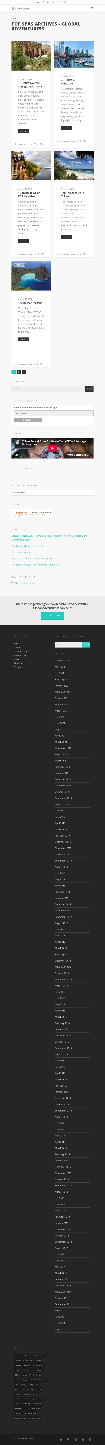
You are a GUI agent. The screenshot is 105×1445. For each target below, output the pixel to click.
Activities (20, 45)
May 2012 (60, 1266)
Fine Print (18, 663)
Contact (17, 647)
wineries (32, 1418)
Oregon (35, 1394)
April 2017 (60, 941)
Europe (32, 1370)
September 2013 (63, 1185)
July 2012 (59, 1254)
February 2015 (62, 1085)
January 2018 (61, 898)
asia (37, 1356)
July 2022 (59, 673)
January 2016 (61, 1029)
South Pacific (19, 1408)
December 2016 (63, 960)
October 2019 (62, 791)
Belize (43, 1356)
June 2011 (60, 1323)
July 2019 (59, 810)
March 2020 (61, 760)
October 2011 (62, 1298)
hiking (24, 1380)
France (24, 1375)
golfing (16, 1380)
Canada (62, 45)
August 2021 (61, 710)
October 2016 (62, 973)
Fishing (16, 1375)
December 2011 (63, 1285)
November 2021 (63, 691)
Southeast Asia (37, 1404)
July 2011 (59, 1316)
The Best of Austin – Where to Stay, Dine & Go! (35, 564)
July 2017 (59, 929)
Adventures (18, 1356)
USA (24, 1413)
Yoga (38, 1418)
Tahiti (28, 1408)
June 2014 (60, 1129)
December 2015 (63, 1035)
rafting (31, 1399)
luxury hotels (19, 1389)
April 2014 (60, 1141)
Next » (24, 372)
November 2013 (63, 1173)
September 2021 (63, 704)
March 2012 (61, 1273)
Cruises (26, 1365)
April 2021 (60, 735)
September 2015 (63, 1048)
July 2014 (59, 1123)
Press (16, 659)
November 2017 (63, 910)
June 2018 (60, 873)
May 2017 (60, 935)
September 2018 (63, 860)
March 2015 (61, 1079)
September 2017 (63, 916)
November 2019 (63, 785)
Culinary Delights (38, 1365)
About (17, 643)
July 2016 (59, 991)
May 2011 (60, 1329)
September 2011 (63, 1304)
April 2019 (60, 823)
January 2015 (61, 1091)
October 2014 (62, 1104)
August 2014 (61, 1116)
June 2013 (60, 1204)
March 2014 (61, 1148)
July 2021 (59, 716)
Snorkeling (26, 1404)
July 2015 (59, 1060)
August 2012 (61, 1248)
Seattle (17, 1404)
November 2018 (63, 848)
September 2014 (63, 1110)
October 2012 (62, 1235)
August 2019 (61, 804)
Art (33, 1356)
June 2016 (60, 998)
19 (37, 254)
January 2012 (61, 1279)
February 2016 (62, 1023)
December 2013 (63, 1166)
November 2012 (63, 1229)
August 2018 (61, 866)
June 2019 (60, 816)
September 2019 (63, 798)
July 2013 (59, 1198)
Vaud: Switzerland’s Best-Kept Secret (30, 545)
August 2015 (61, 1054)
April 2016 (60, 1010)
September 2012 (63, 1241)
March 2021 (61, 741)
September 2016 (63, 979)
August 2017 (61, 923)
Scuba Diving (40, 1399)
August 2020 (61, 754)
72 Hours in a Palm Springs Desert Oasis (32, 558)
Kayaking (23, 1385)
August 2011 (61, 1310)
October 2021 (62, 698)
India (45, 1380)
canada (38, 1361)
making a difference (34, 1389)
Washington (32, 1413)
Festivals (40, 1370)
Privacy (17, 667)
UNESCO (17, 1413)
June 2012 (60, 1260)
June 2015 (60, 1066)
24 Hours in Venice (21, 552)
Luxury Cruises (33, 1385)
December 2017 (63, 904)
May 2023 (60, 666)
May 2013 (60, 1210)
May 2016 (60, 1004)
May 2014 (60, 1135)
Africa (27, 1356)
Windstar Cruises (20, 1418)
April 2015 (60, 1073)
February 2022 (62, 679)
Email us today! (52, 616)
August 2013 (61, 1191)
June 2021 (60, 723)
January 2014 (61, 1160)
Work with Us (20, 651)
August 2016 (61, 985)
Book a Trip (20, 655)
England (24, 1370)
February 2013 (62, 1216)
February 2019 (62, 835)
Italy (15, 1385)
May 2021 (60, 729)
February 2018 (62, 891)
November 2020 (63, 748)
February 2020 (62, 766)
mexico (17, 1394)
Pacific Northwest (20, 1399)
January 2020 (61, 773)
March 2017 (61, 948)
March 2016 (61, 1016)
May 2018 (60, 879)
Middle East (26, 1394)
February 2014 (62, 1154)
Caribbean (18, 1365)
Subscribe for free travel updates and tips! (35, 408)
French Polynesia (35, 1375)
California (29, 1361)
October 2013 (62, 1179)
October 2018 (62, 854)
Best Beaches (19, 1361)
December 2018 (63, 841)
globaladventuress (24, 144)
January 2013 (61, 1223)
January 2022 (61, 685)
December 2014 (63, 1098)
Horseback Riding (34, 1380)
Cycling (16, 1370)
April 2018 (60, 885)
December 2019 (63, 779)
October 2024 (62, 660)
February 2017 (62, 954)
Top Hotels (36, 1408)
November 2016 (63, 966)
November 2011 (63, 1291)
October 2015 (62, 1041)
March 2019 (61, 829)
